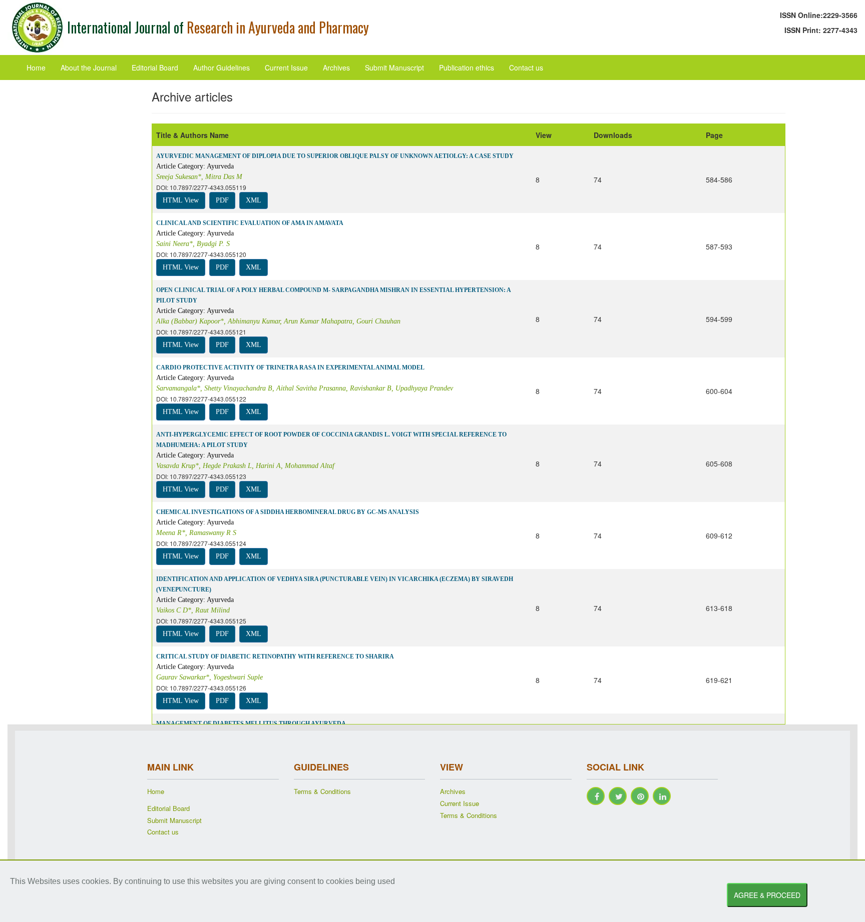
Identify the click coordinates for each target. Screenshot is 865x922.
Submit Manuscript (394, 67)
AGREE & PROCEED (767, 895)
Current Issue (286, 67)
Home (36, 67)
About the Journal (89, 67)
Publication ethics (466, 67)
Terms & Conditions (322, 791)
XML (253, 200)
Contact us (526, 67)
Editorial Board (155, 67)
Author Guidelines (221, 67)
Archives (336, 67)
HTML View (181, 200)
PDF (222, 200)
